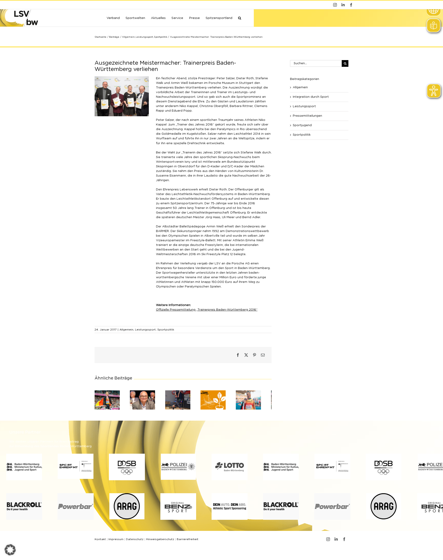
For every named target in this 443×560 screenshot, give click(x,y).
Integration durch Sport (311, 96)
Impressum (115, 541)
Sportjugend (302, 125)
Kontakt (100, 541)
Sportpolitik (165, 329)
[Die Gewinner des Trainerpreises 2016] (122, 77)
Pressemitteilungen (307, 115)
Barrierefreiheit (187, 541)
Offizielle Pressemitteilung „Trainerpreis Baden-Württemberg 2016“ (206, 309)
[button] (239, 17)
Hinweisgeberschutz (160, 541)
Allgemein (126, 329)
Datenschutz (135, 541)
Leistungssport (145, 329)
